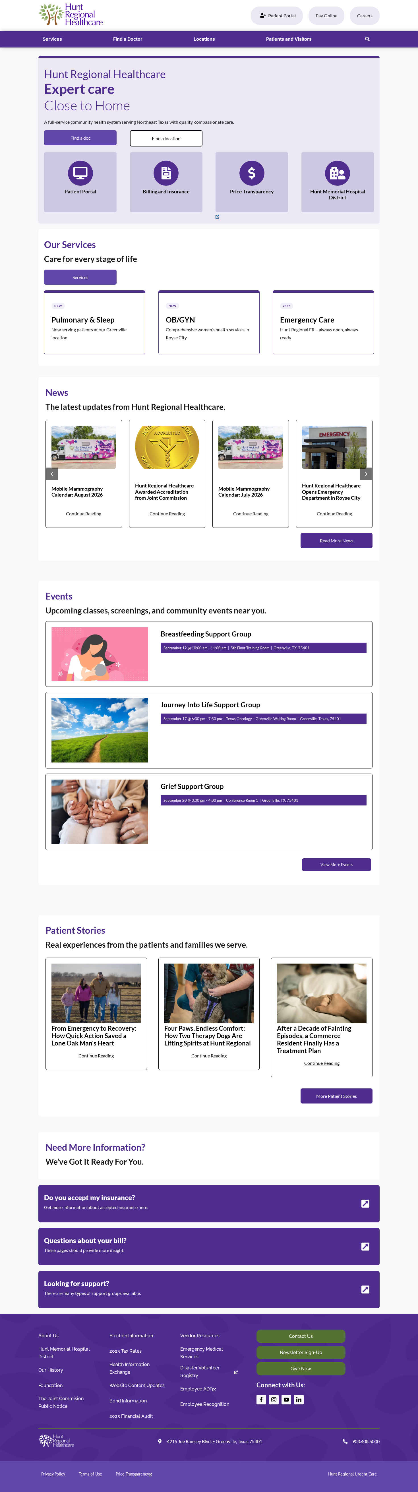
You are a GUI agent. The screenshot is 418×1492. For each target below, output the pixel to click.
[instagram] (274, 1399)
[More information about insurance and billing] (209, 1246)
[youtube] (286, 1399)
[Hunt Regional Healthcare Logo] (70, 5)
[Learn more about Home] (94, 322)
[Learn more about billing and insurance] (166, 182)
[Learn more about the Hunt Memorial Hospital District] (337, 182)
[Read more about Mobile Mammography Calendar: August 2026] (83, 474)
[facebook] (261, 1399)
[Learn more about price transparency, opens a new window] (252, 182)
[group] (83, 474)
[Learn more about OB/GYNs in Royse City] (209, 322)
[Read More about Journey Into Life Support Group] (209, 730)
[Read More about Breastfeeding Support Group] (209, 654)
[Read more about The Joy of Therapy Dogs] (209, 1014)
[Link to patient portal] (80, 182)
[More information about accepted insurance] (209, 1203)
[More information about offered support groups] (209, 1289)
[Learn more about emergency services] (323, 322)
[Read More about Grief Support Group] (209, 812)
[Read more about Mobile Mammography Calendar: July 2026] (250, 474)
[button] (367, 39)
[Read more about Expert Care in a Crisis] (322, 1017)
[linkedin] (299, 1399)
